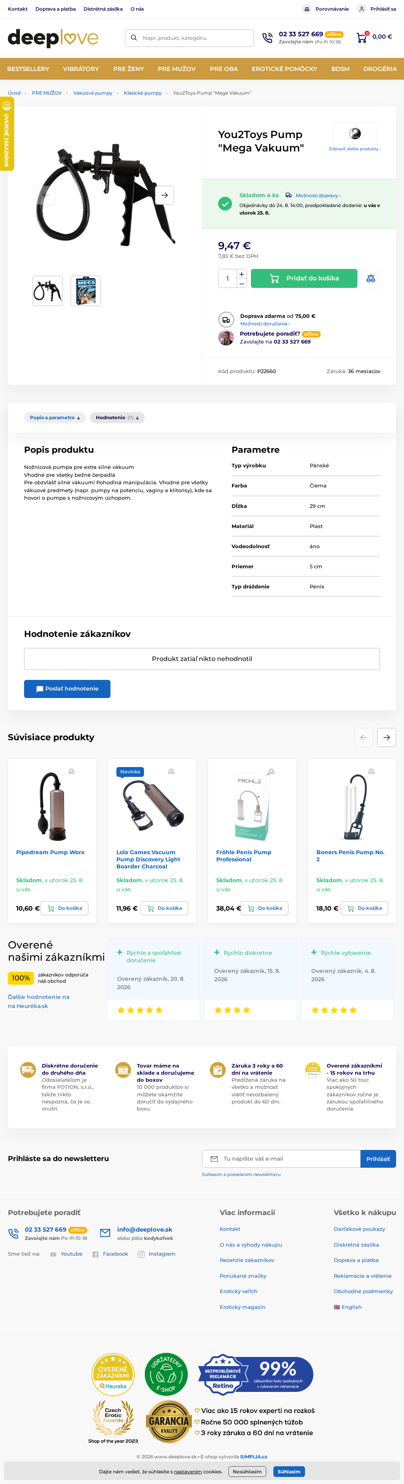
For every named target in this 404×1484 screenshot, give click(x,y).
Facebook (115, 1254)
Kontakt (18, 9)
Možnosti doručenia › (265, 324)
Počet (228, 278)
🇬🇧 (337, 1307)
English (352, 1307)
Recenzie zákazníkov (247, 1260)
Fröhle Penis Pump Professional (243, 856)
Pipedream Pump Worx (50, 852)
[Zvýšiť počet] (242, 274)
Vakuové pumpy (92, 93)
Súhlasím (289, 1472)
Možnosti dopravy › (318, 195)
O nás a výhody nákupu (251, 1244)
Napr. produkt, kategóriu (175, 38)
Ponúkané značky (243, 1276)
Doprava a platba (56, 9)
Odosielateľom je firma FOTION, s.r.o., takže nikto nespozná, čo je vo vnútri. (68, 1094)
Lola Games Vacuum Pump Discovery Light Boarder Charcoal (148, 859)
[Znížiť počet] (242, 283)
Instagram (162, 1254)
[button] (164, 195)
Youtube (71, 1254)
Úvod (14, 93)
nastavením (188, 1472)
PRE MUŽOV (47, 93)
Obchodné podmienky (363, 1291)
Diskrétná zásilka (356, 1244)
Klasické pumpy (143, 93)
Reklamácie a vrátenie (363, 1276)
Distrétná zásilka (103, 9)
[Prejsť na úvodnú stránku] (53, 37)
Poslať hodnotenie (71, 688)
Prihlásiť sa (383, 9)
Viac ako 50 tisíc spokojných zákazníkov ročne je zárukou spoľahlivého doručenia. (355, 1094)
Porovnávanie (332, 9)
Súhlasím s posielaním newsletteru (241, 1174)
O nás (137, 9)
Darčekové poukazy (359, 1229)
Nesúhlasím (247, 1472)
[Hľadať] (134, 38)
